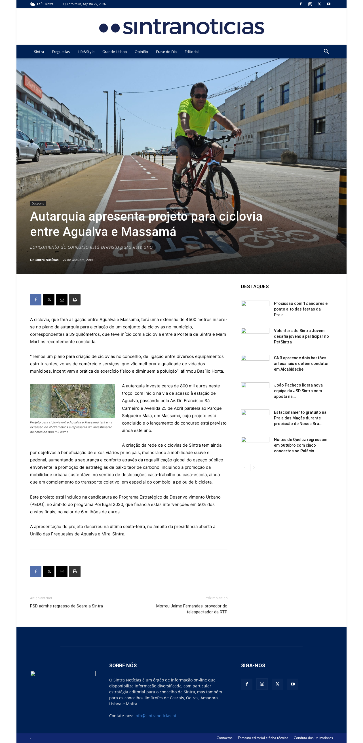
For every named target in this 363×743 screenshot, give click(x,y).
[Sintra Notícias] (181, 26)
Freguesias (61, 51)
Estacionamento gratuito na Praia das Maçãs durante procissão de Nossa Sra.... (300, 418)
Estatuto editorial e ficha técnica (263, 737)
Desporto (38, 203)
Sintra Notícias (46, 259)
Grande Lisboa (114, 51)
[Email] (61, 299)
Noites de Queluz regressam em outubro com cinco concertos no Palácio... (300, 445)
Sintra (39, 51)
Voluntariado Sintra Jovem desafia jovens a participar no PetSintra (301, 336)
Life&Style (86, 51)
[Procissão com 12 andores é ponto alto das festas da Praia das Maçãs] (255, 310)
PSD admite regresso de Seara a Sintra (66, 606)
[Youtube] (328, 4)
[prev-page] (244, 467)
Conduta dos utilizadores (313, 737)
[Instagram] (310, 4)
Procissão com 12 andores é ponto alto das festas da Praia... (301, 309)
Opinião (141, 51)
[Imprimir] (75, 299)
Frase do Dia (166, 51)
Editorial (192, 51)
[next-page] (253, 467)
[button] (326, 52)
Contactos (225, 737)
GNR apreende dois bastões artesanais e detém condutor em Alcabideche (301, 364)
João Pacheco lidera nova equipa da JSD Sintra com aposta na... (298, 391)
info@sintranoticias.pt (155, 715)
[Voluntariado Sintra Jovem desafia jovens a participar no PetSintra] (255, 338)
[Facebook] (300, 4)
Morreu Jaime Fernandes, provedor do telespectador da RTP (191, 609)
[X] (319, 4)
